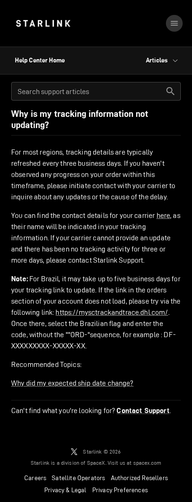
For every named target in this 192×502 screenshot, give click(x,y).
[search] (170, 91)
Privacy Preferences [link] (120, 490)
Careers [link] (35, 478)
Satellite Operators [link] (78, 478)
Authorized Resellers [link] (139, 478)
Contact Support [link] (143, 410)
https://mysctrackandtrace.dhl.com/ (111, 312)
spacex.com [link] (147, 463)
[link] (43, 23)
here (164, 215)
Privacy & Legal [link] (65, 490)
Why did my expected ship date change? (72, 383)
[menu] (174, 23)
